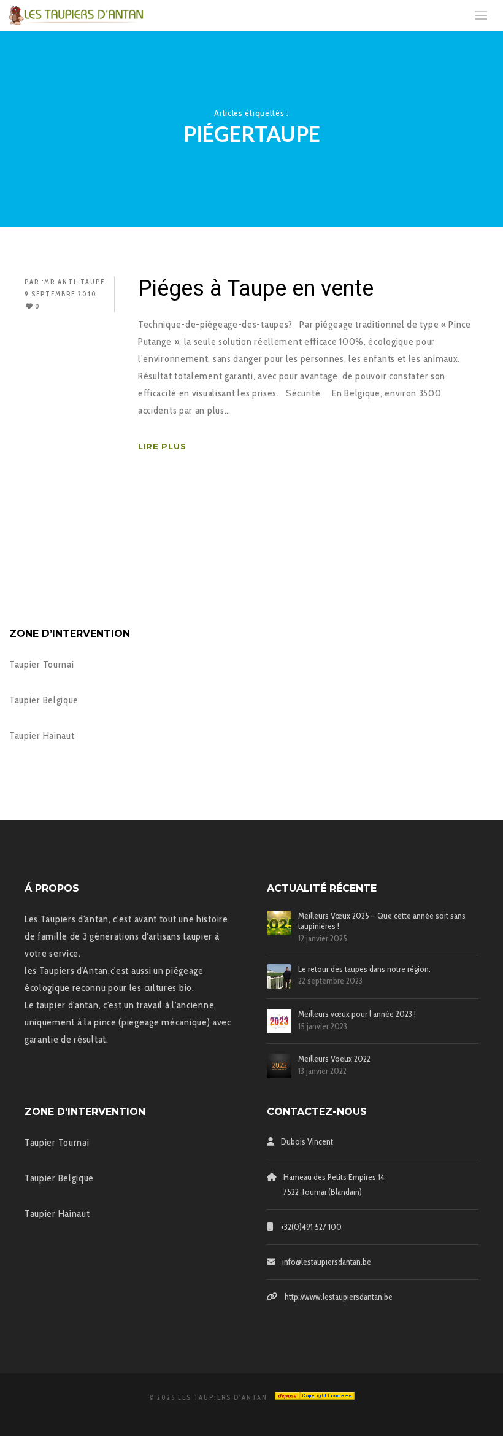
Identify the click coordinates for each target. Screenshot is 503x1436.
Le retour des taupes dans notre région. (364, 969)
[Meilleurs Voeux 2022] (279, 1066)
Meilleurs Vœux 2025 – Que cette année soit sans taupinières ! (382, 921)
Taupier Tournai (41, 664)
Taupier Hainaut (42, 735)
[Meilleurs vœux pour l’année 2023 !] (279, 1021)
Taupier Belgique (44, 700)
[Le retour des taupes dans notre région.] (279, 976)
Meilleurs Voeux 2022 (334, 1059)
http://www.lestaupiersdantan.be (339, 1296)
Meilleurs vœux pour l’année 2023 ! (357, 1014)
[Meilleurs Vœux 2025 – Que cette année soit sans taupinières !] (279, 923)
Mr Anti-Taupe (74, 281)
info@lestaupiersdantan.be (326, 1261)
